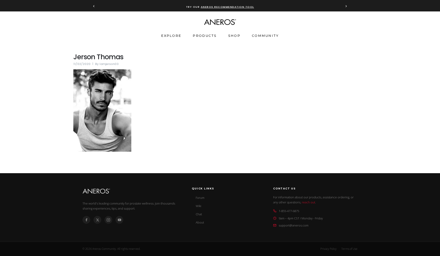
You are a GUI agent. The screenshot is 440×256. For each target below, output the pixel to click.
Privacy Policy (328, 249)
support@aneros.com (293, 225)
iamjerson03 (108, 64)
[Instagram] (108, 220)
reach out (308, 202)
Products (205, 36)
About (200, 222)
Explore (171, 36)
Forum (200, 198)
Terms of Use (349, 249)
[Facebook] (86, 220)
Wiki (198, 206)
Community (265, 36)
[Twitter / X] (97, 220)
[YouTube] (119, 220)
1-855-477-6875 (289, 211)
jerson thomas (98, 57)
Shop (234, 36)
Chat (199, 214)
